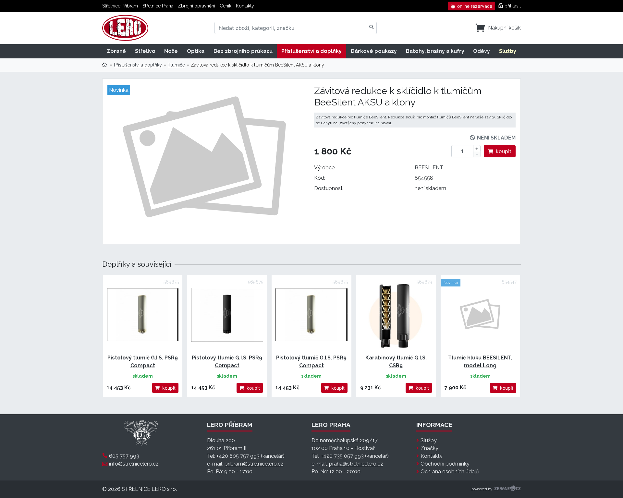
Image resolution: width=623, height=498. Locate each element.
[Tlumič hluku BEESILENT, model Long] (480, 315)
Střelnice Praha (157, 5)
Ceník (225, 5)
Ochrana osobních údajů (450, 471)
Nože (171, 51)
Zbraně (116, 51)
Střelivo (145, 51)
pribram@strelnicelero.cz (254, 464)
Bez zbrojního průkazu (243, 51)
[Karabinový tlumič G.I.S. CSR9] (396, 315)
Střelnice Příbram (120, 5)
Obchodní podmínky (445, 464)
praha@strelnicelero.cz (356, 464)
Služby (507, 51)
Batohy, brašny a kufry (435, 51)
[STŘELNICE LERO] (125, 28)
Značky (429, 448)
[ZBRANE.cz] (507, 489)
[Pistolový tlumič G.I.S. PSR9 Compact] (142, 315)
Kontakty (245, 5)
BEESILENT (429, 167)
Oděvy (481, 51)
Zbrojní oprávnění (196, 5)
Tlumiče (176, 64)
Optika (195, 51)
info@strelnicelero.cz (134, 464)
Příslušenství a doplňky (311, 51)
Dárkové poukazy (374, 51)
